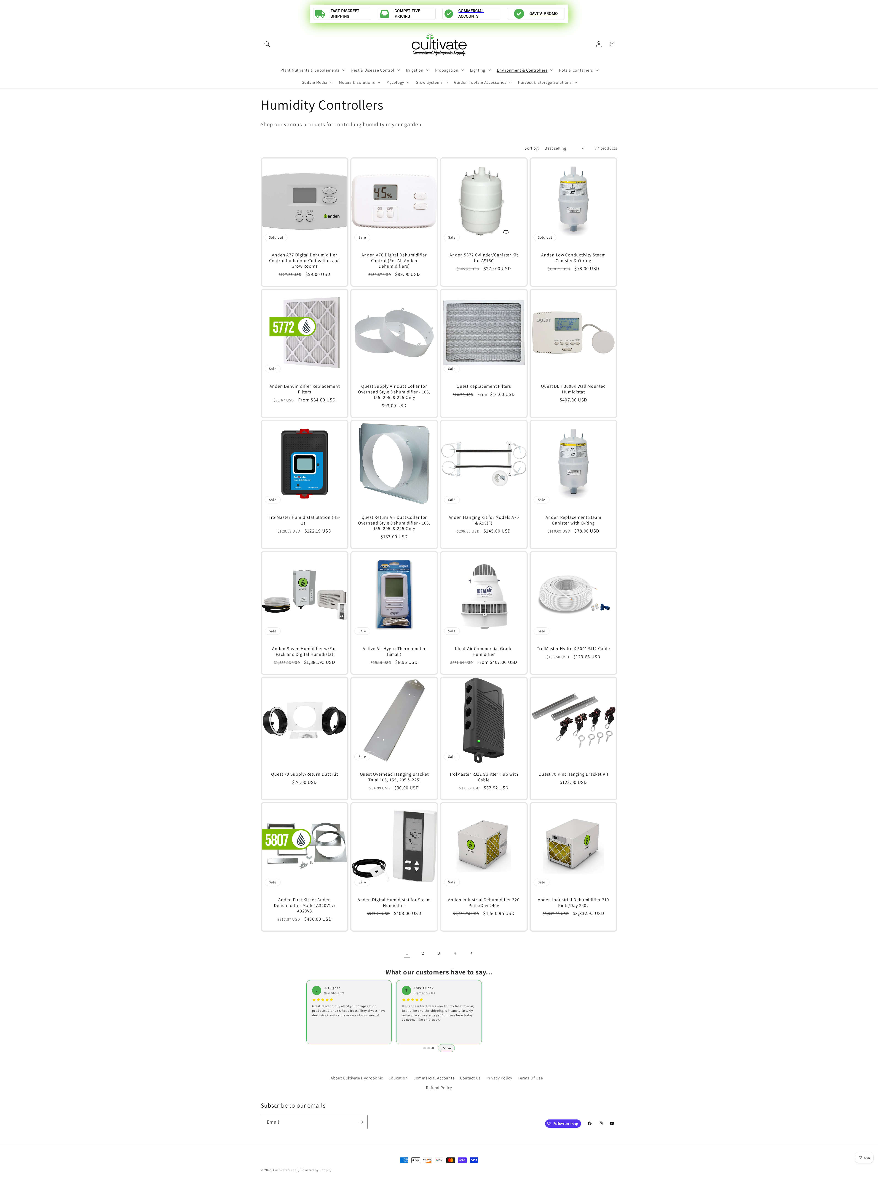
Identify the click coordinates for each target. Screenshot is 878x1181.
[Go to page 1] (424, 1048)
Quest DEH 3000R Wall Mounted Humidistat (573, 389)
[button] (267, 44)
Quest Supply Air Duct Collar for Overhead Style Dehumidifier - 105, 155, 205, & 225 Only (394, 391)
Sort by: (532, 148)
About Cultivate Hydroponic (357, 1078)
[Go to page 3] (432, 1048)
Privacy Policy (499, 1078)
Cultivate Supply (286, 1170)
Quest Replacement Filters (484, 386)
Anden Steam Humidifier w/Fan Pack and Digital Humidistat (304, 651)
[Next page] (471, 953)
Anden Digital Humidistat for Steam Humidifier (394, 902)
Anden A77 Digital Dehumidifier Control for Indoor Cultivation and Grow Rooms (304, 260)
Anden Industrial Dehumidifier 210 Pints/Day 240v (573, 902)
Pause (446, 1048)
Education (398, 1078)
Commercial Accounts (434, 1078)
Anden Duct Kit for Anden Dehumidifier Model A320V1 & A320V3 (304, 905)
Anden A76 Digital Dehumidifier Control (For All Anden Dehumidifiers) (394, 260)
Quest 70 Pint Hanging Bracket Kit (573, 774)
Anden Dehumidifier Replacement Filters (305, 389)
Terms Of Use (530, 1078)
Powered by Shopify (316, 1170)
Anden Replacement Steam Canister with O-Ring (573, 520)
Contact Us (470, 1078)
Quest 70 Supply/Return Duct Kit (304, 774)
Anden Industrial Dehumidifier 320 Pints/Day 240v (484, 902)
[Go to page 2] (428, 1048)
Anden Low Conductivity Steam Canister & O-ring (573, 257)
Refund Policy (439, 1087)
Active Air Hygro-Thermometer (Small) (394, 651)
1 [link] (407, 953)
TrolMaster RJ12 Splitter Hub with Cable (484, 777)
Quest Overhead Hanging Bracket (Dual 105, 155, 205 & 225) (394, 777)
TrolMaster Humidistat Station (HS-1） (305, 520)
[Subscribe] (360, 1122)
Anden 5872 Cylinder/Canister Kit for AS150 (484, 257)
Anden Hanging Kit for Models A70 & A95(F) (484, 520)
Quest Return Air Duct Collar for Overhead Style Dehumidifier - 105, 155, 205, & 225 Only (394, 522)
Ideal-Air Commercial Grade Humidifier (483, 651)
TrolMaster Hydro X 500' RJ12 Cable (573, 648)
